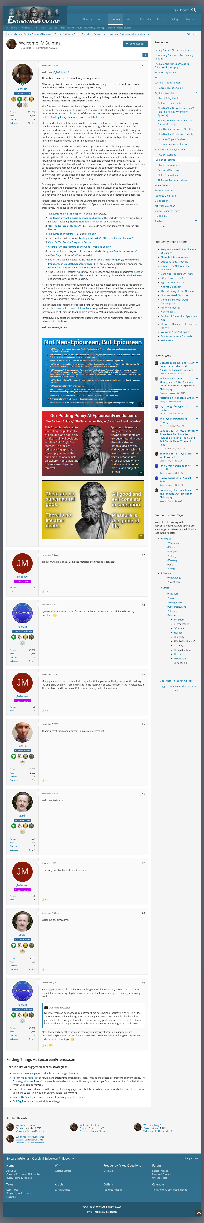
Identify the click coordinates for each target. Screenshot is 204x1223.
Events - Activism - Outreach (176, 336)
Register (184, 9)
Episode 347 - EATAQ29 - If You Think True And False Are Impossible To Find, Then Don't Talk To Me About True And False (177, 438)
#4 (143, 674)
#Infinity (172, 556)
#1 (143, 65)
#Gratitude (180, 658)
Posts (12, 115)
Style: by (102, 1211)
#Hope (177, 654)
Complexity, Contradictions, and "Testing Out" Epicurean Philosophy (176, 493)
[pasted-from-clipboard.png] (93, 373)
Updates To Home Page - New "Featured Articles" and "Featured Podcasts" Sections (177, 366)
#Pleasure (172, 593)
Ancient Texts (168, 311)
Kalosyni (163, 401)
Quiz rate (14, 123)
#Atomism (173, 542)
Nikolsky (91, 233)
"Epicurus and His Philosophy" (65, 213)
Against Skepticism (171, 286)
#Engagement (174, 602)
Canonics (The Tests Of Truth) (177, 273)
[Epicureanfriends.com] (35, 15)
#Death (171, 568)
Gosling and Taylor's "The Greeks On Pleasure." (106, 237)
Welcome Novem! (25, 1125)
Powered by (102, 1206)
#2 (143, 555)
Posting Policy (59, 117)
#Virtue (171, 615)
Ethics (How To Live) (172, 278)
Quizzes (13, 119)
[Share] (145, 55)
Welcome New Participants (175, 331)
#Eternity (172, 560)
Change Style (191, 1158)
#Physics (166, 538)
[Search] (194, 10)
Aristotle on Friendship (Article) (177, 397)
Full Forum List (169, 340)
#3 (143, 604)
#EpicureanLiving (176, 606)
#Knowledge (174, 577)
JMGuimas (61, 72)
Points (12, 112)
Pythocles (97, 221)
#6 (143, 793)
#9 (143, 982)
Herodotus (85, 221)
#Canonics (166, 573)
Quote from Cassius (59, 1007)
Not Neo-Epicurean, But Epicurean (121, 113)
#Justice (178, 632)
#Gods (171, 547)
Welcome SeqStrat (90, 1125)
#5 (143, 724)
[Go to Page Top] (198, 1213)
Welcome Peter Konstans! (30, 1136)
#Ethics (165, 587)
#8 (143, 913)
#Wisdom (179, 619)
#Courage (179, 628)
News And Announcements (175, 257)
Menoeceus (115, 221)
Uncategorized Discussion (175, 295)
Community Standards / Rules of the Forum (71, 113)
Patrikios (163, 392)
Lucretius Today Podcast (174, 261)
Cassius (27, 47)
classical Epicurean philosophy (72, 308)
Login (175, 9)
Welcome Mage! (152, 1125)
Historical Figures (170, 307)
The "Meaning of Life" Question (178, 291)
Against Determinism (172, 282)
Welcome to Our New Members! (30, 1131)
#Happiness (173, 611)
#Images (172, 551)
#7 (143, 863)
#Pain (170, 597)
